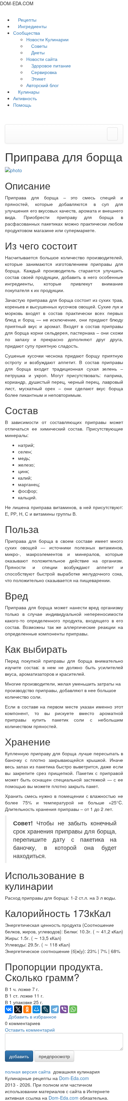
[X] (18, 1009)
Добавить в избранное (32, 1016)
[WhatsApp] (73, 1009)
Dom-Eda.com (74, 1078)
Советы (38, 46)
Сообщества (27, 32)
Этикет (38, 78)
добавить (19, 1056)
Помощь (22, 104)
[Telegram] (55, 1009)
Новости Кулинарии (47, 39)
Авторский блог (42, 85)
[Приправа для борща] (13, 169)
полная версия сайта (28, 1071)
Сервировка (43, 72)
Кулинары (28, 91)
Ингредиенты (32, 26)
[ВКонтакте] (9, 1009)
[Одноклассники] (27, 1009)
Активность (25, 98)
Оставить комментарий (30, 1029)
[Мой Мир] (36, 1009)
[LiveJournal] (46, 1009)
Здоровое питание (50, 65)
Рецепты (26, 19)
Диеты (37, 52)
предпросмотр (54, 1056)
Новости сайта (41, 59)
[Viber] (64, 1009)
